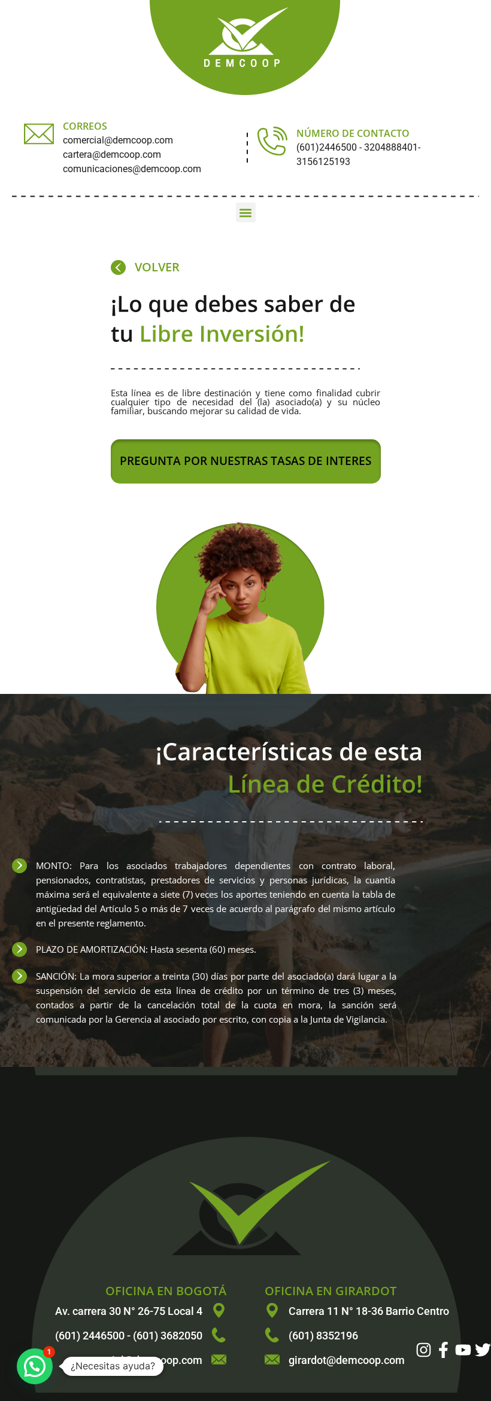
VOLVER (157, 267)
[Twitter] (483, 1350)
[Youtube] (463, 1350)
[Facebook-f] (443, 1350)
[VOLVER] (118, 267)
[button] (246, 212)
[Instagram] (424, 1350)
